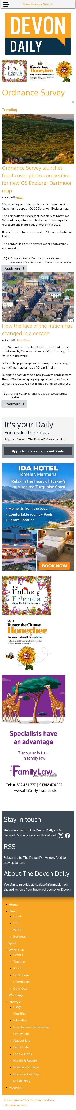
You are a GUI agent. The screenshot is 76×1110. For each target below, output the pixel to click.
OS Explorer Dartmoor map (57, 261)
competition (33, 261)
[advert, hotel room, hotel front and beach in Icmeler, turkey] (38, 517)
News (12, 911)
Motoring (15, 1087)
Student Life (21, 1040)
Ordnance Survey (20, 258)
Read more (12, 268)
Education (20, 1020)
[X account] (60, 835)
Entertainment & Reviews (31, 1027)
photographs (17, 261)
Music (17, 968)
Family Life (21, 1034)
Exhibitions (21, 975)
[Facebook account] (67, 835)
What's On (16, 950)
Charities (19, 1013)
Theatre (19, 961)
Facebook (49, 835)
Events (18, 955)
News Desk (23, 340)
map (47, 258)
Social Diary (21, 1081)
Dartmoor (37, 258)
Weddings (15, 995)
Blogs (17, 1007)
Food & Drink (22, 1054)
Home (13, 904)
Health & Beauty (25, 1060)
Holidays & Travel (26, 1067)
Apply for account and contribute (38, 451)
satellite (14, 397)
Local (17, 916)
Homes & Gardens (26, 1074)
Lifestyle (14, 1002)
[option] (38, 71)
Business (19, 936)
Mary (20, 197)
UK (15, 923)
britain (35, 393)
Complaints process (16, 1104)
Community (21, 982)
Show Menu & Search (38, 4)
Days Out (20, 988)
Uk (42, 393)
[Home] (38, 34)
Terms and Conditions (42, 1099)
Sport (12, 943)
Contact (8, 1099)
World (17, 930)
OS (47, 393)
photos (55, 258)
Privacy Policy (21, 1099)
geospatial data (58, 393)
